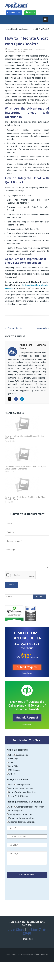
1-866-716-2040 (14, 12)
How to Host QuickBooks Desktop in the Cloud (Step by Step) (25, 498)
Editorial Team (20, 52)
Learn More (27, 673)
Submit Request (27, 667)
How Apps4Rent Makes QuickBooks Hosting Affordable (24, 437)
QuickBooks (40, 49)
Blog (13, 29)
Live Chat (31, 12)
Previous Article (13, 328)
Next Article (43, 328)
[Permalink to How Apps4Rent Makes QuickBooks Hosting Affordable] (27, 424)
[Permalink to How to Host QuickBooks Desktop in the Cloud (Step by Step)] (27, 485)
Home (7, 29)
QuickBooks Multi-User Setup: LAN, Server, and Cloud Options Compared (25, 468)
